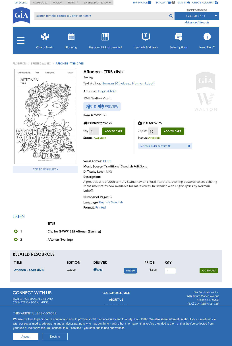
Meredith (73, 2)
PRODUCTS (20, 63)
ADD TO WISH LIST (45, 169)
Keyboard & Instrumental (105, 47)
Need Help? (207, 47)
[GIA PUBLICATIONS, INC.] (21, 15)
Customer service (116, 293)
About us (116, 299)
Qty (85, 131)
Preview (130, 270)
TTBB (107, 161)
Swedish (117, 202)
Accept (25, 336)
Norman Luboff (143, 83)
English (104, 202)
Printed (100, 207)
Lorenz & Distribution (96, 2)
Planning (71, 47)
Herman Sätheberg (116, 83)
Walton (57, 2)
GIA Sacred (21, 2)
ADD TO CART (113, 131)
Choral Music (45, 47)
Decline (55, 336)
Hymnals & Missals (146, 47)
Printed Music (41, 63)
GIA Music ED (40, 2)
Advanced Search (197, 22)
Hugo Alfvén (107, 91)
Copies (142, 131)
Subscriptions (179, 47)
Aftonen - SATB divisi (29, 270)
